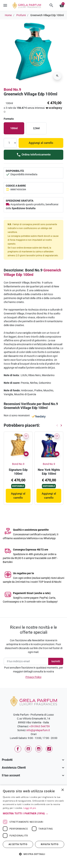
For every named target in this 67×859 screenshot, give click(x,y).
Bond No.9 (12, 89)
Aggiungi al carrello (41, 143)
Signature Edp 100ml (18, 471)
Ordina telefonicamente (36, 154)
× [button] (62, 790)
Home (8, 15)
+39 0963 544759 (39, 726)
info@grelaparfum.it (38, 730)
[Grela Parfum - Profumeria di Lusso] (33, 701)
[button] (51, 5)
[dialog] (33, 822)
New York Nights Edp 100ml (49, 471)
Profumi (21, 15)
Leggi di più (29, 808)
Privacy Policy (33, 677)
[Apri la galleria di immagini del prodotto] (57, 76)
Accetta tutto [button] (18, 844)
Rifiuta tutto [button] (49, 844)
